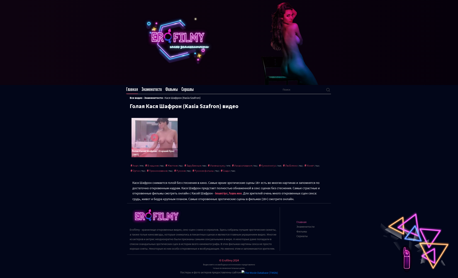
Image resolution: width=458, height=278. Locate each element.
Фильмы (171, 89)
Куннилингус (268, 165)
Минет (310, 165)
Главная (132, 89)
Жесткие (172, 165)
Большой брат (221, 193)
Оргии (136, 170)
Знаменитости (152, 89)
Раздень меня (235, 193)
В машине (153, 165)
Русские (181, 170)
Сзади (226, 170)
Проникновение (158, 170)
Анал (135, 165)
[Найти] (328, 89)
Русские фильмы (204, 170)
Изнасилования (243, 165)
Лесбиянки (291, 165)
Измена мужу (217, 165)
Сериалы (187, 89)
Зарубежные (194, 165)
